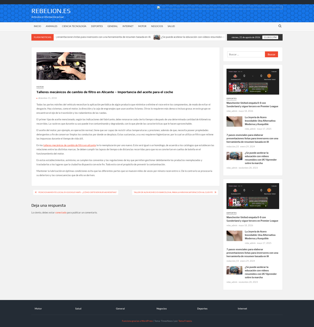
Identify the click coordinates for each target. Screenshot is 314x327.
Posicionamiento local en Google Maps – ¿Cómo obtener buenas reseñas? (77, 192)
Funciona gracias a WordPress (137, 320)
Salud (171, 26)
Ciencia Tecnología (74, 26)
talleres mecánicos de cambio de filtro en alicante (69, 145)
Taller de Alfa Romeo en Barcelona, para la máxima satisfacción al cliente (173, 192)
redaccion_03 (233, 146)
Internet (127, 26)
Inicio (37, 26)
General (112, 26)
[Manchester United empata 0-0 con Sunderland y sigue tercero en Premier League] (253, 81)
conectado (60, 212)
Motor (142, 26)
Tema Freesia (185, 320)
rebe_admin (232, 111)
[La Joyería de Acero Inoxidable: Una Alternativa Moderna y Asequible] (234, 121)
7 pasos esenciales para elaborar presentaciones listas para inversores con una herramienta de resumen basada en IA (76, 37)
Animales (51, 26)
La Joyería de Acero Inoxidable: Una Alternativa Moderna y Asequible (260, 121)
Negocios (157, 26)
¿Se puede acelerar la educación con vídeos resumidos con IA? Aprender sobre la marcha (203, 37)
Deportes (97, 26)
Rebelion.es (51, 11)
